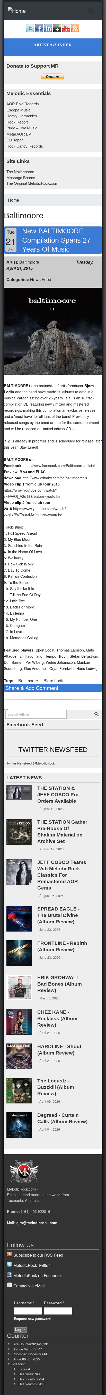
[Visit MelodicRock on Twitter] (30, 30)
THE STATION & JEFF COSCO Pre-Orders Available (58, 795)
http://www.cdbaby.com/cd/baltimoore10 (54, 477)
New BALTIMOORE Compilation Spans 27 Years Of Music (56, 240)
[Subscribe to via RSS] (75, 30)
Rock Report (17, 122)
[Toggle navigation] (91, 11)
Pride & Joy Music (21, 128)
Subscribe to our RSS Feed (38, 1255)
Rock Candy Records (24, 146)
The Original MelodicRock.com (32, 183)
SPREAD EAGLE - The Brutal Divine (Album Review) (58, 915)
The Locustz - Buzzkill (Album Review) (55, 1087)
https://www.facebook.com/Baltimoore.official (58, 465)
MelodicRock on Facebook (37, 1275)
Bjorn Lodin (54, 681)
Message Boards (20, 177)
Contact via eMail (29, 1285)
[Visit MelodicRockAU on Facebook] (39, 30)
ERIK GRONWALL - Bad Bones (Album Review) (59, 984)
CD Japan (14, 140)
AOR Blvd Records (22, 104)
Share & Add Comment (31, 687)
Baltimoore (29, 262)
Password (54, 1302)
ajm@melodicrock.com (36, 1222)
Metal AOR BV (18, 134)
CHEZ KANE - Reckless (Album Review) (57, 1018)
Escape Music (18, 110)
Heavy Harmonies (21, 116)
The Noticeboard (20, 171)
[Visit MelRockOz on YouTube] (66, 30)
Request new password (32, 1318)
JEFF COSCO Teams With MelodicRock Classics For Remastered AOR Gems (61, 875)
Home (13, 200)
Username (24, 1302)
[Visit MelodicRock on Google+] (57, 30)
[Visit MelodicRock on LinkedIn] (48, 30)
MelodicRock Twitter (31, 1265)
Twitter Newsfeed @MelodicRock (30, 763)
